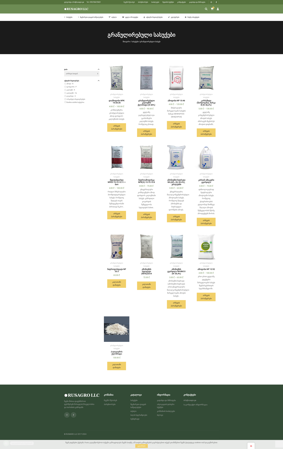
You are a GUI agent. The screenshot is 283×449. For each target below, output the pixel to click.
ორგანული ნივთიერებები (76, 99)
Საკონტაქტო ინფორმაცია (195, 405)
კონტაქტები (181, 2)
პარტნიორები (143, 2)
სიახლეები (155, 2)
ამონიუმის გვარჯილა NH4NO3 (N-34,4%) (176, 271)
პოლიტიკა (189, 442)
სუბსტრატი (134, 419)
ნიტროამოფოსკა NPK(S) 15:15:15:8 (146, 181)
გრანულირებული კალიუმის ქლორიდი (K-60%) (146, 102)
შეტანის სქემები (168, 2)
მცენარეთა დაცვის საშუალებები (138, 405)
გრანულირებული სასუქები (116, 95)
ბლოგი (160, 415)
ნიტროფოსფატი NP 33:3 (116, 270)
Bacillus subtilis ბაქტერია (75, 102)
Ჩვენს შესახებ (129, 2)
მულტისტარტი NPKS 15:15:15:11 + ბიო (116, 182)
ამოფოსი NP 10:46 (176, 100)
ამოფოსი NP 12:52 (206, 269)
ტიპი (65, 69)
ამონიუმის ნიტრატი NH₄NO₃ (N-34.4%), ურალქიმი (176, 182)
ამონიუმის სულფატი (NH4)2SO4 (146, 271)
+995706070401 (95, 2)
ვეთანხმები (142, 446)
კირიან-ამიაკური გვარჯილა (206, 181)
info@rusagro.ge (78, 2)
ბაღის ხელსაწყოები (138, 415)
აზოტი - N (70, 84)
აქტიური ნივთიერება (71, 81)
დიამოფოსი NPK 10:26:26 (116, 101)
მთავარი (126, 42)
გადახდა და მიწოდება (197, 2)
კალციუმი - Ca (72, 93)
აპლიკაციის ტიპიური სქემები (165, 405)
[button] (116, 283)
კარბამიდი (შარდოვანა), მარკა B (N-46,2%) (206, 102)
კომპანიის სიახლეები (166, 411)
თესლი (133, 411)
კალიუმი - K (71, 90)
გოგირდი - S (71, 96)
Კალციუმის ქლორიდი (116, 352)
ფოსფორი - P (72, 87)
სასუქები (135, 42)
